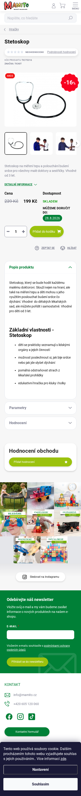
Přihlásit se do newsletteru (27, 661)
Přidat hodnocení (24, 462)
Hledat (71, 18)
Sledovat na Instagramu (44, 576)
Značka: (13, 63)
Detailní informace (18, 184)
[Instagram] (20, 716)
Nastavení (40, 769)
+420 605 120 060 (26, 704)
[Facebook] (8, 716)
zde (63, 759)
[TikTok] (31, 716)
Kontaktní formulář (27, 731)
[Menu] (75, 5)
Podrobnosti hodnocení (61, 52)
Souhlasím (40, 784)
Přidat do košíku (44, 231)
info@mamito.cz (25, 695)
